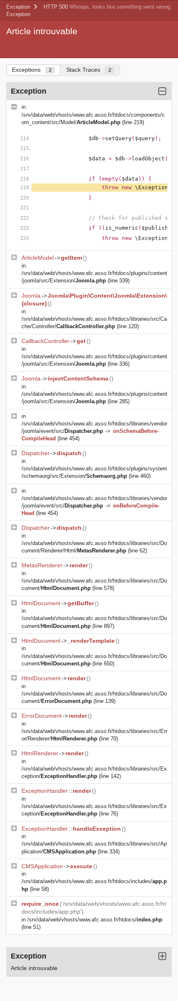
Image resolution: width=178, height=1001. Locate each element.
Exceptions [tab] (32, 69)
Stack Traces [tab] (88, 69)
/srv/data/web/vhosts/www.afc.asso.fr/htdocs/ (94, 919)
